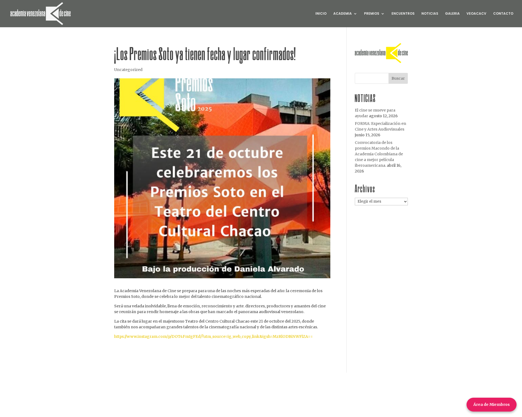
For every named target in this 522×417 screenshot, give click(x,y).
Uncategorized (128, 69)
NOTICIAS (429, 14)
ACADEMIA (342, 14)
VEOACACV (476, 14)
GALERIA (452, 14)
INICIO (321, 14)
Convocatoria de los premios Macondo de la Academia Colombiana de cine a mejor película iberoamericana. (379, 154)
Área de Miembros (491, 404)
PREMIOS (371, 14)
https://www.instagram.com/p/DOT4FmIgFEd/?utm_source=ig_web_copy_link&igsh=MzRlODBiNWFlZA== (213, 336)
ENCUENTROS (403, 14)
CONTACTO (503, 14)
